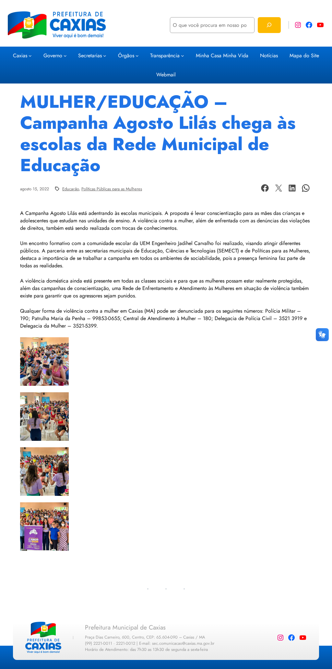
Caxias (20, 55)
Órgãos (126, 55)
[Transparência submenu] (182, 55)
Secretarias (90, 55)
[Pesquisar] (269, 25)
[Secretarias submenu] (104, 55)
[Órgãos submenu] (137, 55)
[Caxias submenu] (30, 55)
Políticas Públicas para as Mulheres (111, 189)
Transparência (165, 55)
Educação (70, 189)
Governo (52, 55)
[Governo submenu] (65, 55)
